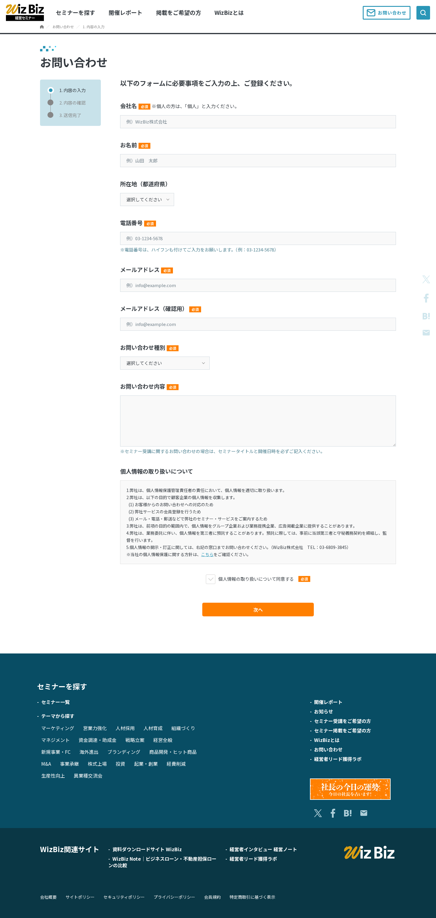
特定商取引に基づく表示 (252, 897)
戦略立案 (134, 739)
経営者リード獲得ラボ (338, 758)
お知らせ (323, 711)
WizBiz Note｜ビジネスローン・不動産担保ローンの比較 (162, 862)
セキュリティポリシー (124, 897)
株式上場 (97, 763)
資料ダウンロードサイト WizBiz (147, 849)
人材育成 (153, 728)
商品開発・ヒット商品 (173, 751)
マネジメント (55, 739)
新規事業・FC (56, 751)
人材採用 (125, 728)
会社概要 (48, 897)
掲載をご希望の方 (178, 12)
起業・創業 (146, 763)
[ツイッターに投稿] (426, 280)
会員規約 (212, 897)
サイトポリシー (80, 897)
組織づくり (183, 728)
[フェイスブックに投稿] (426, 298)
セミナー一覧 (55, 701)
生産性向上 (53, 775)
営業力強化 (95, 728)
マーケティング (57, 728)
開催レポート (125, 12)
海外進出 (88, 751)
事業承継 (69, 763)
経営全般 (162, 739)
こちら (207, 554)
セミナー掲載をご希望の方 (342, 730)
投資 (120, 763)
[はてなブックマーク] (426, 316)
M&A (46, 763)
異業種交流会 (88, 775)
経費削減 (176, 763)
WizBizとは (229, 12)
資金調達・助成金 (98, 739)
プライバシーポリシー (174, 897)
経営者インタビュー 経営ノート (263, 849)
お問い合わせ (392, 13)
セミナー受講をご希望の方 (342, 720)
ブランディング (123, 751)
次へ (258, 609)
